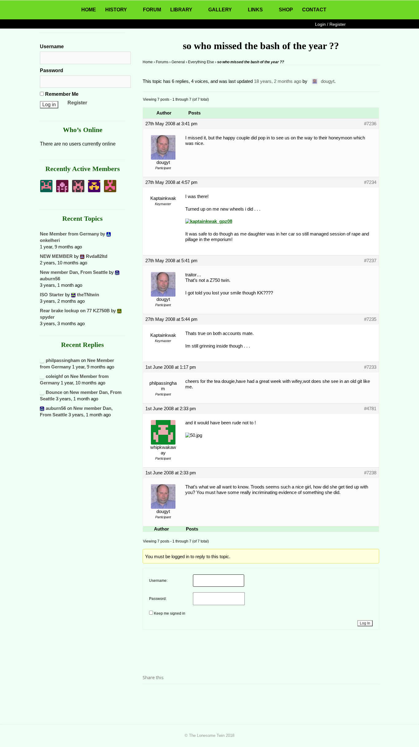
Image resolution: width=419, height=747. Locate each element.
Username (52, 46)
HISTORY (116, 9)
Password (51, 70)
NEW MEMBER (56, 256)
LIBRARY (181, 9)
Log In (365, 623)
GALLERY (220, 9)
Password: (158, 599)
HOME (88, 9)
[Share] (149, 694)
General (178, 62)
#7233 (370, 367)
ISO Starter (52, 294)
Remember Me (61, 94)
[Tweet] (162, 694)
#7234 (370, 182)
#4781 (370, 408)
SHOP (286, 9)
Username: (158, 580)
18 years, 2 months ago (277, 81)
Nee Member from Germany (69, 233)
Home (148, 62)
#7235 (370, 319)
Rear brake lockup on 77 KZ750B (75, 310)
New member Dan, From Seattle (74, 272)
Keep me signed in (169, 613)
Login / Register (330, 24)
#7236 (370, 123)
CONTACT (314, 9)
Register (77, 102)
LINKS (255, 9)
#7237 (370, 260)
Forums (162, 62)
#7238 (370, 472)
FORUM (152, 9)
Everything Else (201, 62)
